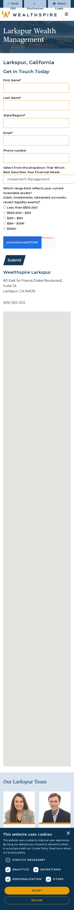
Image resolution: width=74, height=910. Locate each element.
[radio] (36, 207)
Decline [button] (37, 900)
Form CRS (14, 5)
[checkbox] (36, 218)
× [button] (68, 833)
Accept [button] (37, 890)
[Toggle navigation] (66, 14)
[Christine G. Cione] (19, 807)
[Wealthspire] (29, 14)
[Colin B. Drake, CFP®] (55, 807)
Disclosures (35, 7)
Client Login (60, 5)
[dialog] (37, 869)
